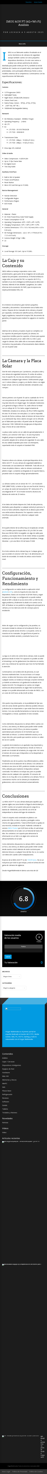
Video (4, 1132)
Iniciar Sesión (38, 2)
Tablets (5, 1109)
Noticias (5, 1122)
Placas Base (6, 1091)
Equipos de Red (8, 1069)
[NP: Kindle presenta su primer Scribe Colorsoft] (20, 1435)
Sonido (4, 1105)
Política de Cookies (36, 1471)
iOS (11, 592)
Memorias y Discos (9, 1080)
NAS (3, 1087)
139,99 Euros (32, 860)
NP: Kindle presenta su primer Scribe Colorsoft (43, 1446)
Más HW (5, 1076)
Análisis (5, 1058)
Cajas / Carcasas (8, 1061)
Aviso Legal (6, 1471)
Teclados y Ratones (9, 1112)
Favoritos (28, 2)
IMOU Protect (13, 828)
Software (5, 1102)
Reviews (5, 1098)
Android (5, 592)
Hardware (6, 1072)
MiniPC (4, 1083)
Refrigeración (7, 1094)
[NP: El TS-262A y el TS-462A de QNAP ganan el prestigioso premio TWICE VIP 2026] (22, 1141)
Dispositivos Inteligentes (11, 1065)
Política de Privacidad (19, 1471)
